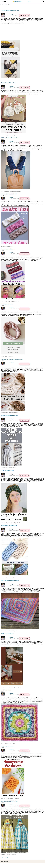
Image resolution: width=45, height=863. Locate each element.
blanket (2, 630)
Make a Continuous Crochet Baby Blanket (10, 580)
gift (12, 301)
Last (7, 857)
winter (18, 301)
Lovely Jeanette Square (6, 689)
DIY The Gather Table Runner (7, 633)
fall (6, 356)
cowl (2, 356)
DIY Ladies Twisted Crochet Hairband (9, 194)
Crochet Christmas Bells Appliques (8, 82)
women (9, 577)
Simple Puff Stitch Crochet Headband (9, 525)
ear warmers (3, 301)
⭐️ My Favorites (17, 1)
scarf (9, 356)
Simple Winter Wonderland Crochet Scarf (9, 415)
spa (8, 798)
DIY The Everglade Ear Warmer (7, 470)
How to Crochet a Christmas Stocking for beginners (12, 359)
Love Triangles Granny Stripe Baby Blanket (10, 10)
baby (5, 630)
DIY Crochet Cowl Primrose (6, 304)
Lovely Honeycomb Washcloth (7, 746)
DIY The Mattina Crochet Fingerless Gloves (10, 137)
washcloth (3, 798)
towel (5, 854)
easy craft (15, 191)
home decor (11, 412)
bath (6, 798)
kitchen (2, 854)
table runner (3, 687)
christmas (7, 412)
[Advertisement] (22, 32)
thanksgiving (8, 687)
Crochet (2, 84)
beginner (19, 191)
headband (12, 246)
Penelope (11, 14)
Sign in (29, 1)
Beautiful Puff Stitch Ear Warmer (7, 249)
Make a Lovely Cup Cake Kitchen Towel (9, 801)
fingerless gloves (4, 191)
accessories (10, 191)
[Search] (43, 1)
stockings (3, 412)
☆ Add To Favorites (24, 15)
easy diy (12, 577)
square (2, 743)
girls (6, 577)
